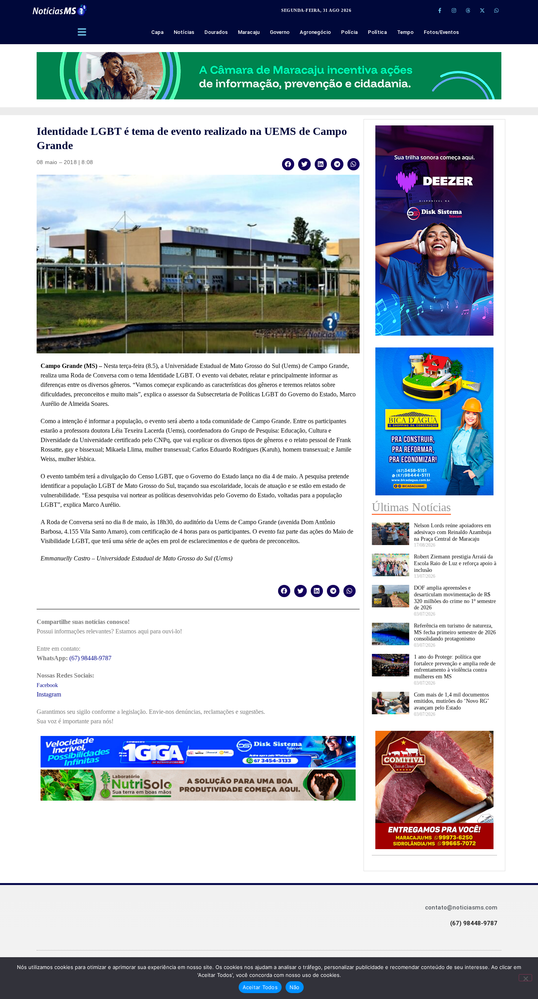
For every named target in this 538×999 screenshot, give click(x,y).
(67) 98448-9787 (90, 658)
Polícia (349, 32)
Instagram (49, 694)
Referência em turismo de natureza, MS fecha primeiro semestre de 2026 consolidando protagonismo (455, 632)
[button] (288, 164)
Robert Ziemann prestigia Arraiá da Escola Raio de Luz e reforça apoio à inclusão (455, 563)
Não (294, 987)
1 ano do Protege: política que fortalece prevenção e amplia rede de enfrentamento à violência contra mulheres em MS (454, 667)
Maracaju (249, 32)
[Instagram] (454, 10)
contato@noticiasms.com (461, 907)
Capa (157, 32)
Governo (279, 32)
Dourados (216, 32)
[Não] (525, 977)
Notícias (184, 32)
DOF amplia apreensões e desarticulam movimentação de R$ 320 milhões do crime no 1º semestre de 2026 (455, 598)
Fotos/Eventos (441, 32)
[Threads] (468, 10)
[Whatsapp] (496, 10)
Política (377, 32)
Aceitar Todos (260, 987)
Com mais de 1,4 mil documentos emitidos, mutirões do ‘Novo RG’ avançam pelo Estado (451, 701)
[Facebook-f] (439, 10)
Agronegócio (315, 32)
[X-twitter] (482, 10)
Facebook (47, 685)
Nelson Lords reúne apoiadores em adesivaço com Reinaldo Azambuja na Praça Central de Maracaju (452, 532)
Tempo (405, 32)
